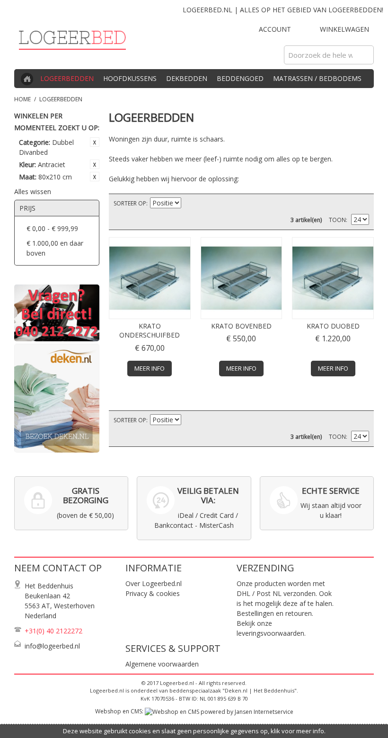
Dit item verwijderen (94, 142)
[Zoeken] (364, 54)
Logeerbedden (67, 78)
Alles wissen (32, 191)
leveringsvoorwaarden (270, 633)
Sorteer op (130, 203)
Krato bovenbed (241, 325)
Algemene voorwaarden (162, 663)
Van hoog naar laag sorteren (190, 203)
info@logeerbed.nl (52, 645)
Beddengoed (240, 78)
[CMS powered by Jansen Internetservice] (219, 711)
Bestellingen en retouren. (275, 613)
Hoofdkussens (130, 78)
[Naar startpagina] (23, 79)
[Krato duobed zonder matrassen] (333, 278)
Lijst (362, 203)
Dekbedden (186, 78)
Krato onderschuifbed (149, 330)
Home (22, 99)
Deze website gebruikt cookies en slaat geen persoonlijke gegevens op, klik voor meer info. (194, 731)
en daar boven (54, 248)
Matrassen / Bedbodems (317, 78)
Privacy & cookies (152, 593)
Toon (337, 220)
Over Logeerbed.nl (153, 583)
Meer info (149, 368)
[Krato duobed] (150, 278)
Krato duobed (333, 325)
